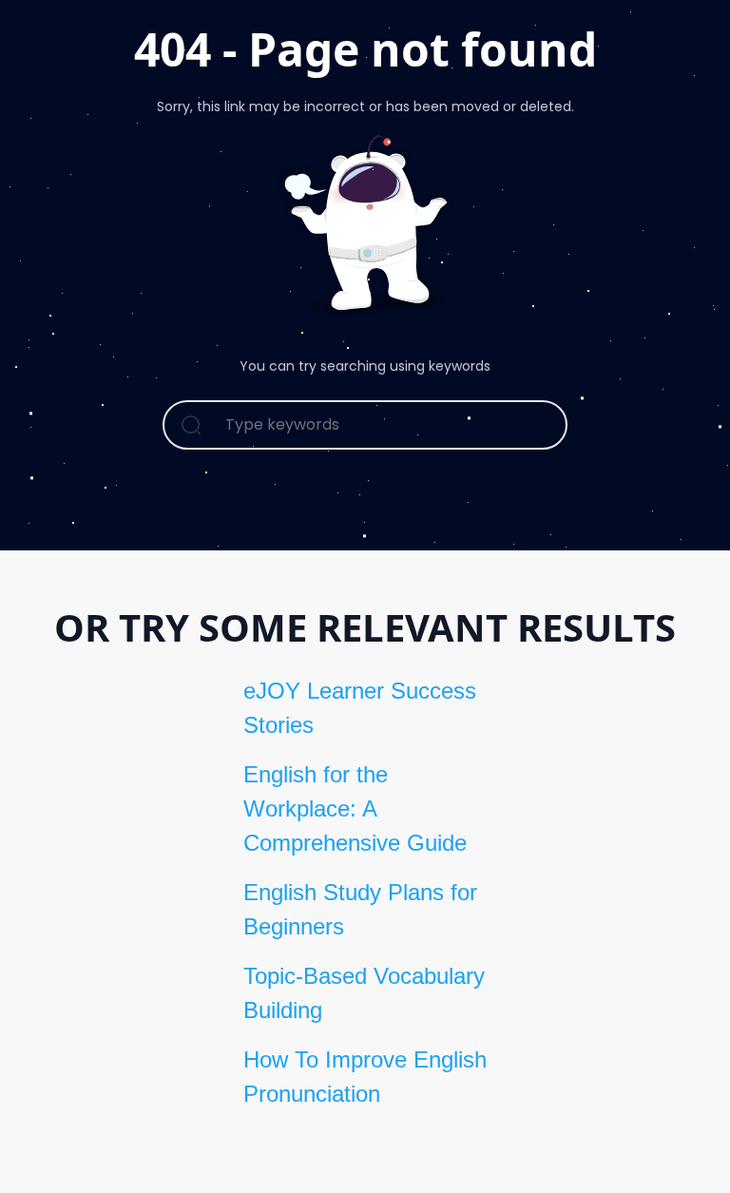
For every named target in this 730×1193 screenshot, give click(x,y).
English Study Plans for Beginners (360, 909)
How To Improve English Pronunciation (365, 1076)
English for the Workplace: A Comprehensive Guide (355, 808)
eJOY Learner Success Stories (359, 708)
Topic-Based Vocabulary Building (364, 993)
